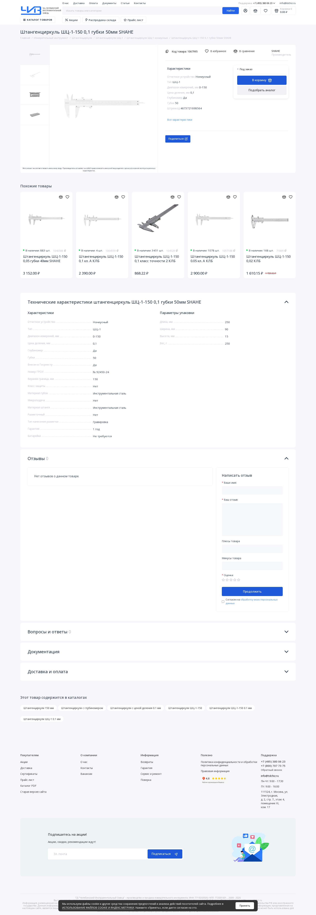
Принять (244, 905)
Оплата (93, 3)
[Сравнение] (255, 10)
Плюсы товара (231, 541)
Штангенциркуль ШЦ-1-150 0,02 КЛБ (268, 258)
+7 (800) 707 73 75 (273, 765)
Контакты (140, 3)
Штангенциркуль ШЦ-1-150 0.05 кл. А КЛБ (213, 258)
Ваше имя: (230, 482)
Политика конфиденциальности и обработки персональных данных (229, 763)
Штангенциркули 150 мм (38, 708)
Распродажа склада (102, 20)
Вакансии (86, 774)
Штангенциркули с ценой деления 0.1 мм (135, 708)
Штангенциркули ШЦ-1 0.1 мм (42, 719)
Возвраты (147, 762)
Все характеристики (179, 119)
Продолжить (252, 591)
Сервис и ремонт (151, 774)
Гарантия (146, 768)
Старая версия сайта (33, 791)
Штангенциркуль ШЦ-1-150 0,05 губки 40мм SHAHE (45, 258)
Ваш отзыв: (231, 499)
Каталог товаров (39, 19)
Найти (231, 10)
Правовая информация (215, 771)
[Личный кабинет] (245, 10)
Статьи (125, 3)
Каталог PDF (28, 785)
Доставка (78, 3)
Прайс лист (135, 20)
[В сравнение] (60, 196)
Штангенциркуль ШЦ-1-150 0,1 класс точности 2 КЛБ (157, 258)
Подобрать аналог (261, 90)
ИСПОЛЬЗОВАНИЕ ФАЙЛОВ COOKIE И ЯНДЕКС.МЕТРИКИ (98, 907)
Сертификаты (28, 774)
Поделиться (176, 138)
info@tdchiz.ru (288, 3)
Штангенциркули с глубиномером (82, 708)
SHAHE (276, 51)
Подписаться (161, 854)
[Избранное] (266, 10)
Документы (109, 3)
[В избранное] (67, 196)
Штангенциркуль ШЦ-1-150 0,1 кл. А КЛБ (101, 258)
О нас (65, 3)
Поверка (146, 780)
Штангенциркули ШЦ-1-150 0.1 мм (230, 708)
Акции (73, 20)
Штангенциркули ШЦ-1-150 (185, 708)
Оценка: (229, 575)
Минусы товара (231, 558)
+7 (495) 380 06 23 (255, 3)
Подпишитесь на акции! (67, 834)
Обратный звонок (271, 770)
